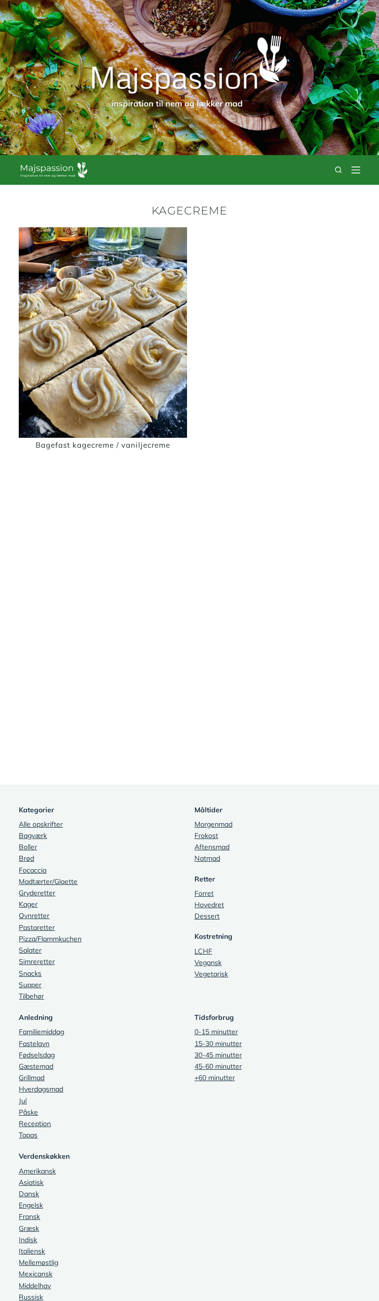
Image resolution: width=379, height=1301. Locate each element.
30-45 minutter (218, 1054)
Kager (28, 904)
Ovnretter (34, 915)
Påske (28, 1112)
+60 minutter (214, 1077)
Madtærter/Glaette (48, 881)
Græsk (29, 1228)
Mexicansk (35, 1273)
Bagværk (33, 835)
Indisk (28, 1239)
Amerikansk (37, 1171)
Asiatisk (31, 1182)
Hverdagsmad (41, 1089)
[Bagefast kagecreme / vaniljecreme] (103, 332)
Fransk (29, 1216)
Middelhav (35, 1285)
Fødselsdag (37, 1054)
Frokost (206, 835)
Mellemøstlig (38, 1262)
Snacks (30, 973)
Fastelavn (34, 1043)
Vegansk (208, 962)
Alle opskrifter (41, 824)
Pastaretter (37, 927)
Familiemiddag (41, 1031)
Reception (35, 1123)
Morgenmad (213, 824)
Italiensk (32, 1251)
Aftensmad (211, 846)
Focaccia (32, 870)
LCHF (203, 951)
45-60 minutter (218, 1066)
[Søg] (338, 170)
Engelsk (31, 1205)
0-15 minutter (216, 1031)
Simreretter (37, 961)
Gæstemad (36, 1066)
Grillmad (31, 1077)
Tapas (28, 1135)
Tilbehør (31, 996)
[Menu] (355, 170)
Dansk (29, 1193)
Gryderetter (37, 892)
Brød (26, 858)
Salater (30, 950)
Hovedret (209, 904)
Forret (204, 893)
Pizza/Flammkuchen (50, 938)
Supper (30, 984)
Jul (23, 1100)
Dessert (207, 916)
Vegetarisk (211, 973)
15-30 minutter (218, 1043)
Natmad (207, 858)
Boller (28, 846)
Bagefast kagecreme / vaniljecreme (103, 445)
